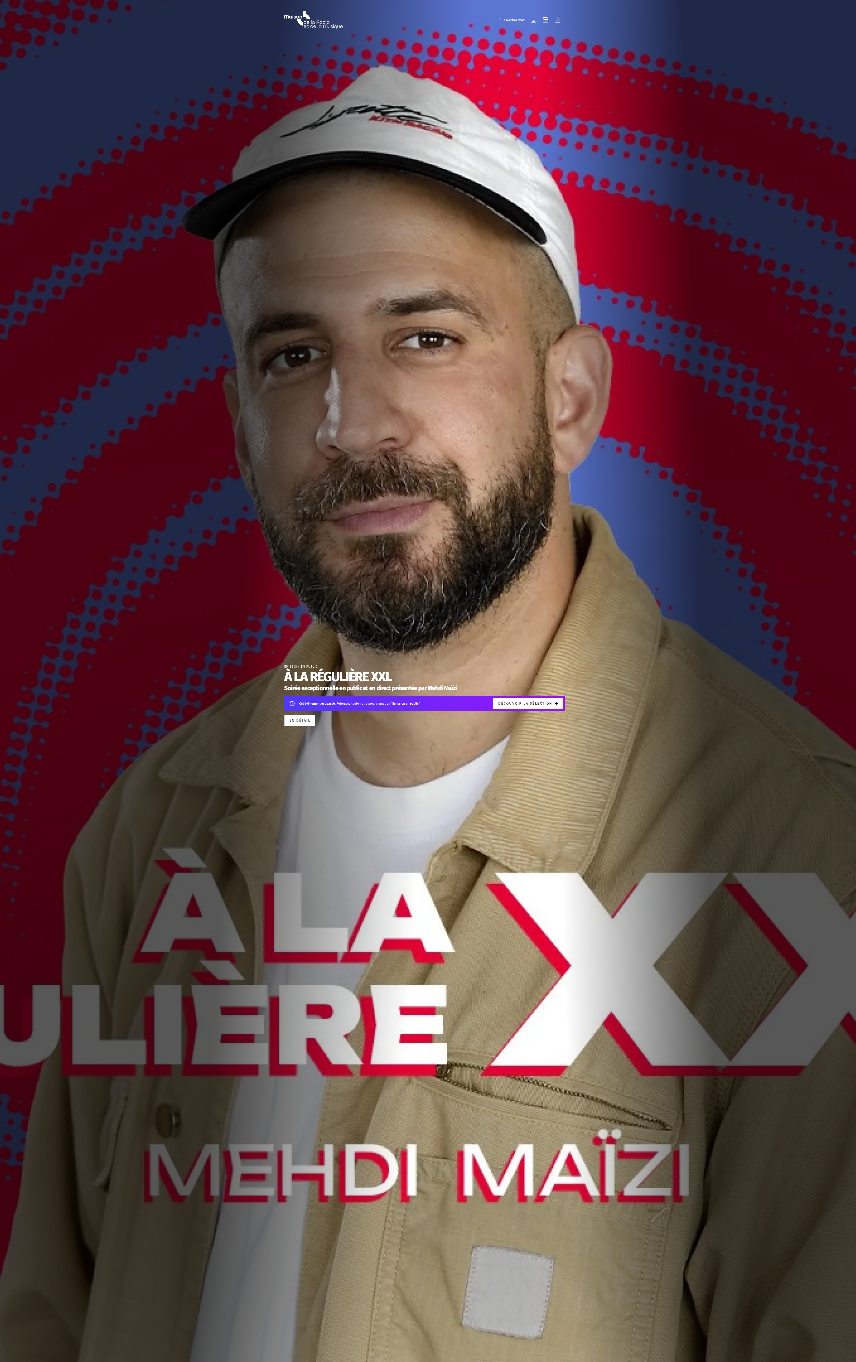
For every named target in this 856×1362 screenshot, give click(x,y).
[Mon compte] (557, 20)
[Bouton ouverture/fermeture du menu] (569, 20)
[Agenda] (533, 20)
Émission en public (301, 667)
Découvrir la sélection (525, 703)
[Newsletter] (545, 20)
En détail (299, 720)
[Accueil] (313, 20)
